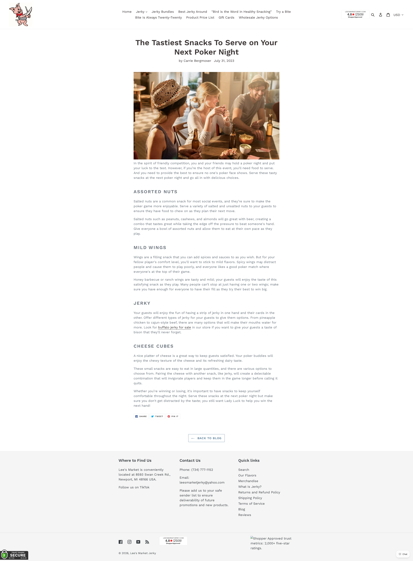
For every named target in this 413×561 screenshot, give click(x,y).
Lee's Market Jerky (143, 553)
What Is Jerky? (250, 487)
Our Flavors (247, 475)
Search (243, 470)
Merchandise (248, 481)
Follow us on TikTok (134, 487)
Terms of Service (251, 503)
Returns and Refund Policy (259, 492)
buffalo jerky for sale (174, 327)
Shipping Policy (250, 498)
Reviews (244, 515)
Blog (241, 509)
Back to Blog (209, 438)
